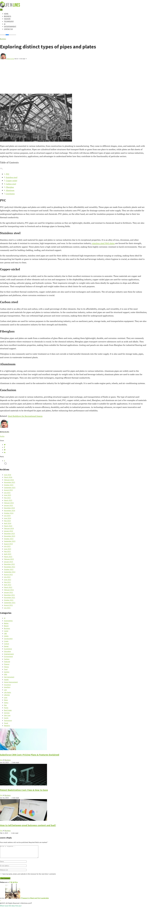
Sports (6, 718)
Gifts (5, 674)
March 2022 (8, 587)
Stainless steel (11, 177)
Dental (6, 646)
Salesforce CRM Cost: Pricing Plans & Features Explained (29, 754)
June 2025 (7, 495)
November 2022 (9, 567)
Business (7, 16)
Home (6, 14)
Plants (6, 708)
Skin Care (7, 715)
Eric (1, 760)
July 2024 (7, 516)
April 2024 (7, 523)
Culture (6, 644)
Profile (2, 436)
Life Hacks (7, 692)
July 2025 (7, 493)
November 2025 (9, 482)
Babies (6, 623)
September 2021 (9, 603)
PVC (7, 174)
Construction (8, 639)
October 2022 (8, 569)
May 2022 (7, 582)
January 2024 (8, 531)
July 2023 (7, 546)
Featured (7, 662)
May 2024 (7, 521)
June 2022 (7, 580)
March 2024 (8, 526)
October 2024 (8, 513)
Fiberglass (10, 187)
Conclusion (10, 193)
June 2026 (7, 475)
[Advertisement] (74, 79)
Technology (9, 21)
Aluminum (10, 190)
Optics (6, 703)
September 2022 (9, 572)
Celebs (6, 636)
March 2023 (8, 557)
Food (6, 669)
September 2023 (9, 541)
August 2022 (8, 574)
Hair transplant (9, 677)
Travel (6, 723)
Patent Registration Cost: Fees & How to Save (24, 790)
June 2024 (7, 518)
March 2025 (8, 500)
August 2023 (8, 544)
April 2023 (7, 554)
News (6, 700)
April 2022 (7, 585)
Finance (6, 664)
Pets (5, 705)
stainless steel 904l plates (103, 243)
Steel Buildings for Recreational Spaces (25, 416)
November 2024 (9, 510)
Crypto (6, 641)
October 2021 (8, 600)
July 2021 (7, 608)
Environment (8, 656)
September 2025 (9, 487)
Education (7, 651)
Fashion (7, 19)
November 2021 (9, 597)
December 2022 (9, 564)
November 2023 (9, 536)
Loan (5, 697)
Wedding (7, 726)
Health (6, 680)
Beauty (6, 626)
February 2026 (9, 480)
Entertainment (10, 26)
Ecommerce (8, 649)
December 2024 (9, 508)
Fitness (6, 667)
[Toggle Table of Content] (1, 168)
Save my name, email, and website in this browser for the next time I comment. (29, 874)
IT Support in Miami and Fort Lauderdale (34, 898)
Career (6, 631)
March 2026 (8, 477)
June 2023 (7, 549)
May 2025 (7, 498)
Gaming (6, 672)
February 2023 (9, 559)
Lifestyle (7, 695)
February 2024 (9, 528)
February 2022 (9, 590)
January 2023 (8, 562)
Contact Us (8, 29)
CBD (5, 633)
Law (5, 690)
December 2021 (9, 595)
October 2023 (8, 539)
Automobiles (8, 621)
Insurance (7, 685)
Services (7, 713)
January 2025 (8, 505)
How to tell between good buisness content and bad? (28, 825)
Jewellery (7, 687)
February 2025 (9, 503)
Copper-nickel (11, 180)
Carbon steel (11, 184)
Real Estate (8, 710)
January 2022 (8, 592)
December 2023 (9, 533)
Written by (10, 59)
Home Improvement (11, 682)
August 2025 (8, 490)
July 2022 (7, 577)
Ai (4, 24)
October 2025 (8, 485)
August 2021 (8, 605)
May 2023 (7, 551)
